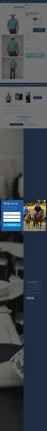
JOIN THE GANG (12, 225)
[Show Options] (19, 213)
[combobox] (11, 213)
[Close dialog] (44, 201)
